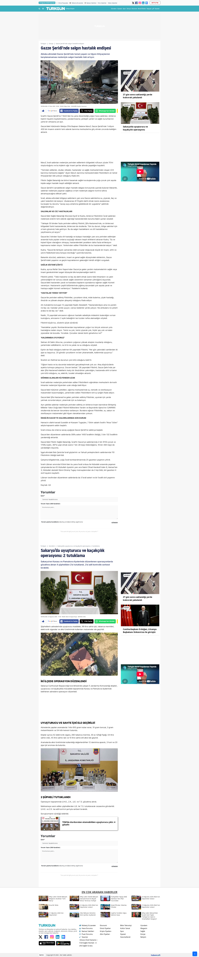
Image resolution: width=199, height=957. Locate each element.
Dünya (51, 44)
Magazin (143, 928)
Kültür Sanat (125, 928)
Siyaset (123, 934)
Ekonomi (103, 925)
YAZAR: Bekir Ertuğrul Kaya (69, 616)
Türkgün (43, 44)
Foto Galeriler (102, 3)
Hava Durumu (87, 928)
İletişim (143, 937)
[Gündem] (140, 80)
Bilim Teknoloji (126, 925)
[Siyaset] (140, 615)
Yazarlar (85, 937)
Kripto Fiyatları (105, 931)
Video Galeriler (112, 3)
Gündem (52, 546)
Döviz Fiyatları (105, 928)
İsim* (43, 496)
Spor (122, 931)
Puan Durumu (87, 934)
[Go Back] (194, 954)
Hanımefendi (125, 937)
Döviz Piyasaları (63, 3)
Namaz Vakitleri (91, 3)
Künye (142, 934)
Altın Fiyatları (105, 934)
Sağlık (142, 931)
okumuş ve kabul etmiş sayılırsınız (62, 522)
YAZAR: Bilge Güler (65, 106)
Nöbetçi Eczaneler (77, 3)
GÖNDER (115, 523)
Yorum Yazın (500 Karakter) (50, 504)
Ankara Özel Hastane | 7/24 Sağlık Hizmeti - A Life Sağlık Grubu (88, 943)
